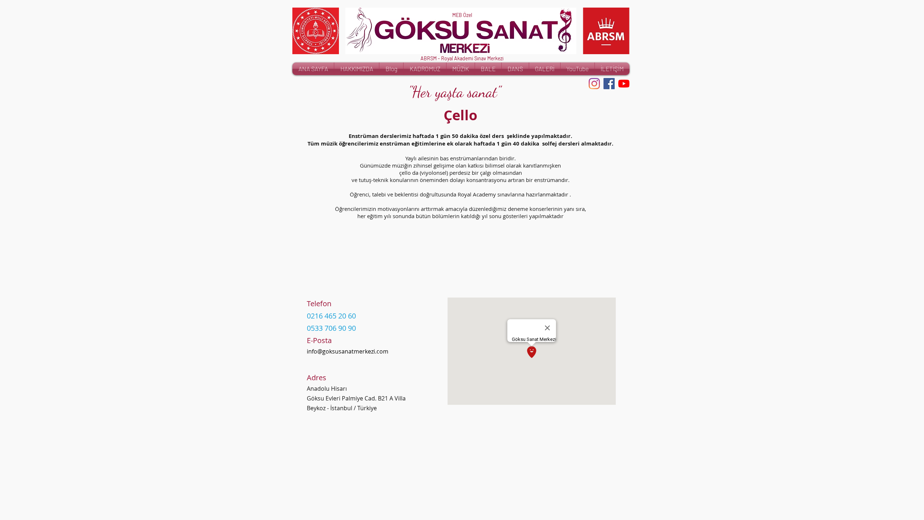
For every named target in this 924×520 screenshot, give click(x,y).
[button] (606, 31)
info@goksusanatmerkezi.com (347, 351)
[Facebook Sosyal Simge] (609, 83)
